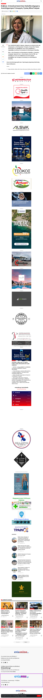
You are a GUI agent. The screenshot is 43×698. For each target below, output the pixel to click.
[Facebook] (21, 392)
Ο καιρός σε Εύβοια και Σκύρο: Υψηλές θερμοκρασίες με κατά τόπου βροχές (23, 576)
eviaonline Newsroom (5, 615)
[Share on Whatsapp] (12, 11)
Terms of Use (23, 695)
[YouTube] (5, 663)
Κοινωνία (13, 360)
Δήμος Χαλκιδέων (11, 69)
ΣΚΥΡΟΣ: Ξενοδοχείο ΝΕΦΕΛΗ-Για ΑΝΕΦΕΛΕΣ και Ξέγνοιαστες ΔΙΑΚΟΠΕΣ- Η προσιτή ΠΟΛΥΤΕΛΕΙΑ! (21, 368)
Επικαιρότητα (3, 3)
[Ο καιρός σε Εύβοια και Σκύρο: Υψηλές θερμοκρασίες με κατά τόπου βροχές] (14, 577)
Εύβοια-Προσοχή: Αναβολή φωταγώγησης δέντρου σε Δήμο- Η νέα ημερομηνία (7, 631)
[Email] (14, 11)
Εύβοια (16, 69)
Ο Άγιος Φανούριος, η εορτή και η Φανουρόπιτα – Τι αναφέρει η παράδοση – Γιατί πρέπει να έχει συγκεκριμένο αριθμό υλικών (21, 372)
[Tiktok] (21, 404)
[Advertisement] (21, 418)
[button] (39, 696)
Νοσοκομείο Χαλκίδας (27, 69)
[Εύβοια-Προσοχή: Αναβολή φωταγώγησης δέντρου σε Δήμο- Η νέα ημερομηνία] (7, 624)
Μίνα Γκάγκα (20, 69)
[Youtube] (21, 401)
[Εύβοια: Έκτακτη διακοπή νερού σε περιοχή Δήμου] (7, 605)
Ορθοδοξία (32, 627)
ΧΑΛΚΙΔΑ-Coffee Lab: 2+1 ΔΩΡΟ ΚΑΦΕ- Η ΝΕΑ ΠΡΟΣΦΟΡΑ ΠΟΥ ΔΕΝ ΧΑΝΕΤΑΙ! (20, 364)
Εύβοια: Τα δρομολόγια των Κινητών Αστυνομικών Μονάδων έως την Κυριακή (35, 612)
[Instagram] (21, 398)
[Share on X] (10, 11)
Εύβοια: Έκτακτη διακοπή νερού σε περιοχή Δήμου (5, 612)
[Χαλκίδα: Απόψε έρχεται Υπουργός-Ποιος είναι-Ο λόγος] (14, 555)
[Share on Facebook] (9, 11)
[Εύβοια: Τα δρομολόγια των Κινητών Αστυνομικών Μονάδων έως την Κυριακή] (36, 605)
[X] (21, 395)
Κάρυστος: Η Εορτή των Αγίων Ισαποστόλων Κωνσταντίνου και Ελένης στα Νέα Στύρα (35, 631)
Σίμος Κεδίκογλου (34, 69)
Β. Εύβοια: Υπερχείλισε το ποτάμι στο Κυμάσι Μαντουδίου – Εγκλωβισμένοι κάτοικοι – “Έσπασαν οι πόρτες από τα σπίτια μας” (21, 632)
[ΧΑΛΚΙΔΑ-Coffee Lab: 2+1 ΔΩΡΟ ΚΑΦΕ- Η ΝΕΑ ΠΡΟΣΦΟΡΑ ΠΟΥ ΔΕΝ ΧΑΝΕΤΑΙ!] (21, 355)
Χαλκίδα (39, 69)
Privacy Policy (17, 695)
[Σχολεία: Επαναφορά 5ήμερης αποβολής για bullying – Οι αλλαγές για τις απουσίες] (21, 605)
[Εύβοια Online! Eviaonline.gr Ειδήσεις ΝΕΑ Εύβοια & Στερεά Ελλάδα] (21, 1)
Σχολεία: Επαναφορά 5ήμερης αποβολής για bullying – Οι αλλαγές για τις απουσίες (20, 612)
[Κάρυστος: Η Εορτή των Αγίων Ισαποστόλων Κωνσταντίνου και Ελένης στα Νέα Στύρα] (36, 624)
